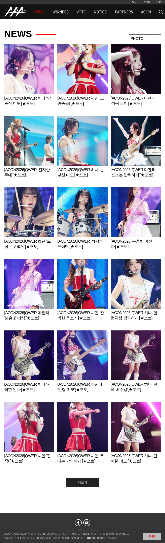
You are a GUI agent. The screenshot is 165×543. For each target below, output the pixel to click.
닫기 (159, 536)
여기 (90, 538)
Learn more (29, 79)
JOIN (133, 2)
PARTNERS (124, 12)
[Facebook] (78, 522)
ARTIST (20, 12)
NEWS (39, 12)
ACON (146, 12)
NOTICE (100, 12)
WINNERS (61, 12)
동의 (151, 536)
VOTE (81, 12)
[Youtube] (86, 522)
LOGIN (146, 2)
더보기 (82, 482)
